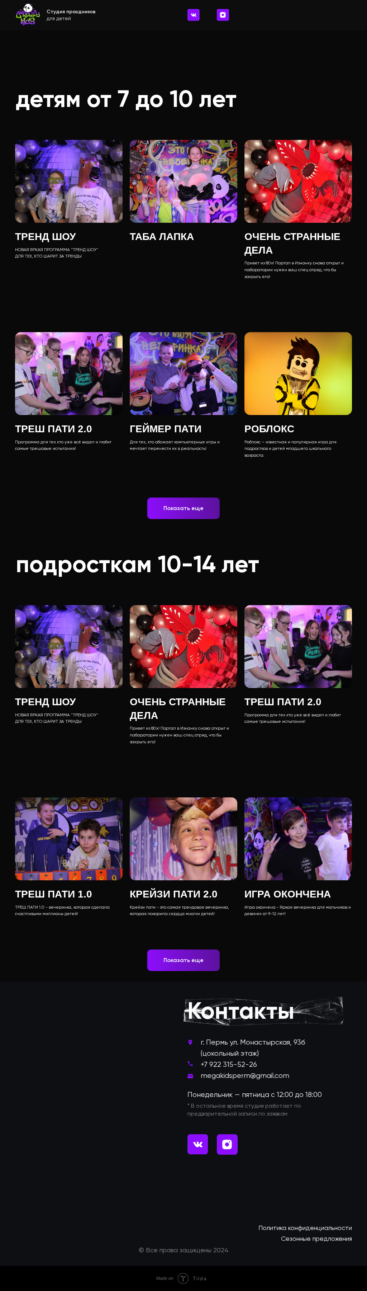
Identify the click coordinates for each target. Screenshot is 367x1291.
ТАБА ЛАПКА (162, 236)
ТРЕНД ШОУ (45, 236)
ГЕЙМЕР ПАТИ (165, 428)
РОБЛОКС (269, 428)
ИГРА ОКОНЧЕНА (287, 894)
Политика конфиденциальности (305, 1227)
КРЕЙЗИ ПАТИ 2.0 (174, 894)
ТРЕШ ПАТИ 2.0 (53, 428)
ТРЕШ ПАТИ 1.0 (53, 894)
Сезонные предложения (316, 1238)
